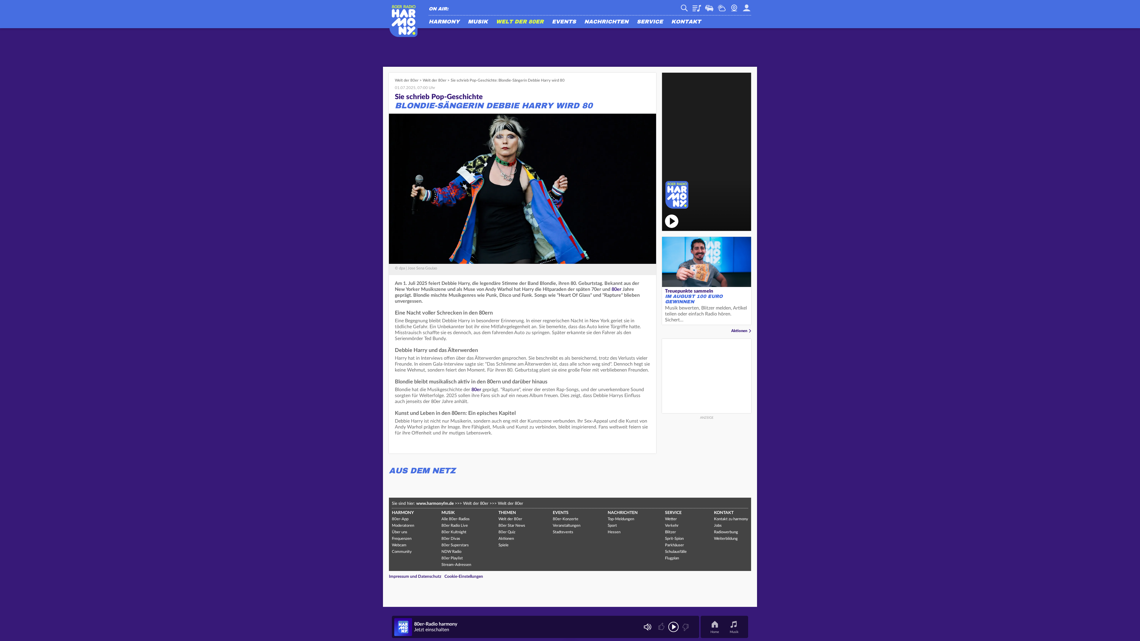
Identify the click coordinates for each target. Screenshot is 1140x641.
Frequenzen (401, 539)
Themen (507, 513)
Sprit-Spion (674, 539)
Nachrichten (606, 22)
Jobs (718, 526)
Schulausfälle (676, 552)
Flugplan (672, 558)
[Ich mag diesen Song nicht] (685, 627)
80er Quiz (506, 532)
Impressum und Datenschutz (415, 577)
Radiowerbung (726, 532)
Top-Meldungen (621, 519)
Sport (612, 526)
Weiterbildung (726, 539)
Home (714, 632)
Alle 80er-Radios (455, 519)
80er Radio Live (454, 526)
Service (650, 22)
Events (564, 22)
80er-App (400, 519)
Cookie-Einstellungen (463, 577)
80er (616, 289)
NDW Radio (451, 552)
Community (402, 552)
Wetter (721, 6)
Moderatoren (403, 526)
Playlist (696, 6)
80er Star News (511, 526)
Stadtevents (563, 532)
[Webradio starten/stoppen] (673, 627)
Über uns (399, 532)
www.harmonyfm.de (435, 504)
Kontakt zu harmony (731, 519)
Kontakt (686, 22)
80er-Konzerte (565, 519)
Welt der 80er (520, 22)
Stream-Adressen (456, 565)
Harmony (444, 22)
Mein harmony (746, 6)
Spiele (503, 545)
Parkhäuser (674, 545)
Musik (478, 22)
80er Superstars (455, 545)
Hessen (614, 532)
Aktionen (739, 331)
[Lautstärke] (647, 627)
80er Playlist (452, 558)
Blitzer (670, 532)
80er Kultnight (453, 532)
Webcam (734, 6)
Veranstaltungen (566, 526)
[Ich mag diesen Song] (662, 627)
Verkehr (709, 6)
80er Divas (450, 539)
